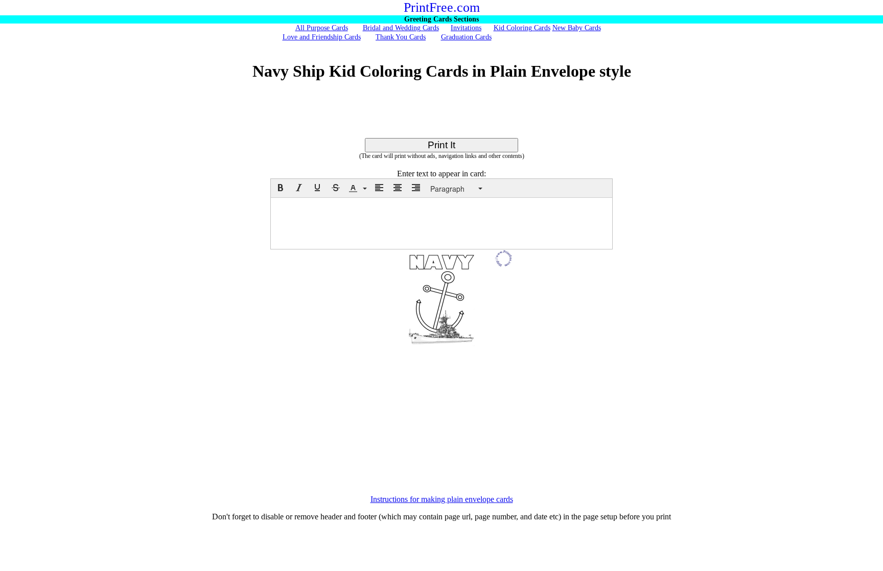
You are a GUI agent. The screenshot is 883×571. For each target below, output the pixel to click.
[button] (280, 187)
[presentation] (280, 187)
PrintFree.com (442, 7)
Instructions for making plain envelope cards (441, 499)
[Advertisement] (441, 115)
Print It (441, 145)
